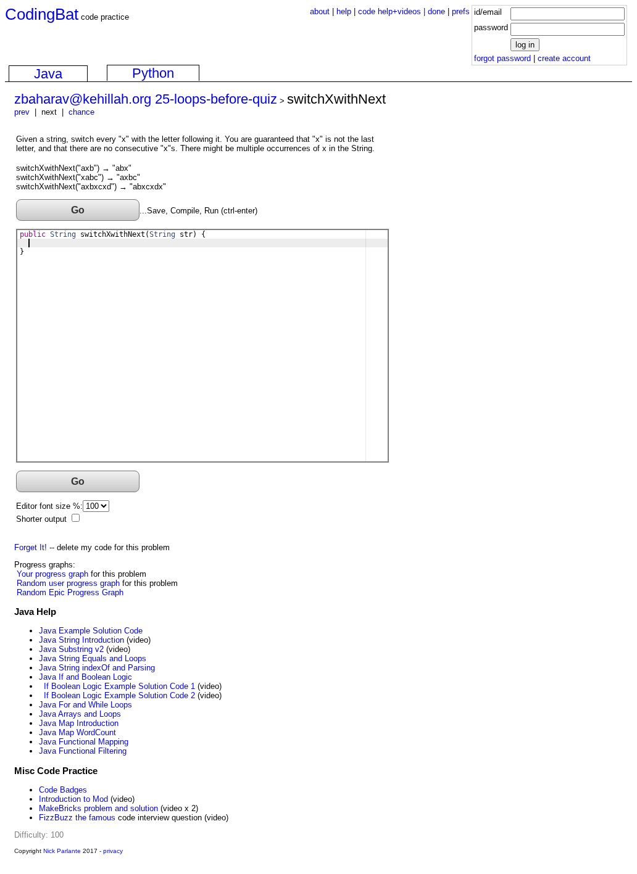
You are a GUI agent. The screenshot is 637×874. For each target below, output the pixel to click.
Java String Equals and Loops (92, 658)
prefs (461, 11)
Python (153, 73)
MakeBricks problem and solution (98, 808)
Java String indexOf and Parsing (97, 667)
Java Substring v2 (71, 649)
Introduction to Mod (73, 799)
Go (78, 209)
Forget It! (30, 547)
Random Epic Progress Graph (70, 592)
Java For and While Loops (85, 704)
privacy (113, 850)
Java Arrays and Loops (80, 714)
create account (564, 58)
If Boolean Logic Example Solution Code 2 (119, 695)
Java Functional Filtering (83, 751)
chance (81, 112)
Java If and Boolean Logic (85, 677)
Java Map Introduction (79, 723)
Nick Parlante (62, 850)
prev (22, 112)
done (436, 11)
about (320, 11)
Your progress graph (52, 574)
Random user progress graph (68, 583)
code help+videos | (393, 11)
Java (48, 73)
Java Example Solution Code (91, 630)
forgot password (502, 58)
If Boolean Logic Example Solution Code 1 (119, 686)
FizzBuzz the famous (77, 817)
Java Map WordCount (77, 732)
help (343, 11)
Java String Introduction (81, 640)
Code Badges (63, 789)
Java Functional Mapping (83, 741)
